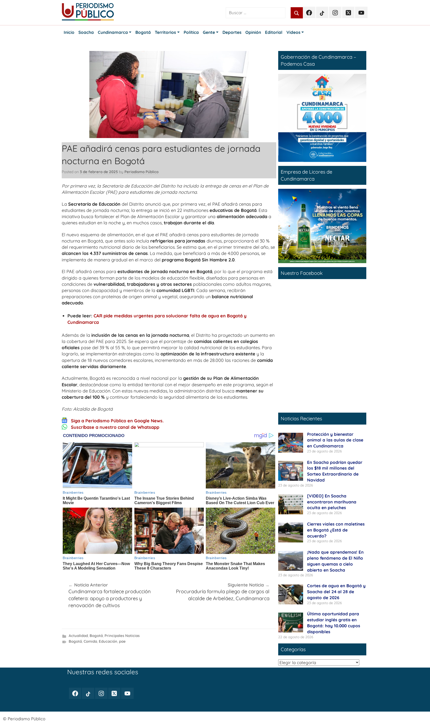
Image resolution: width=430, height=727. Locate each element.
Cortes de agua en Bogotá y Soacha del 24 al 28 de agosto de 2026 (336, 591)
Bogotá (96, 635)
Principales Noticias (122, 635)
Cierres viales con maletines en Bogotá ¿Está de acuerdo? (336, 529)
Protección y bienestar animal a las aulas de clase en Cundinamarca (335, 440)
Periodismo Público (141, 171)
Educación (108, 641)
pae (122, 641)
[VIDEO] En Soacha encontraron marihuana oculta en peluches (331, 501)
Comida (90, 641)
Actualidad (78, 635)
